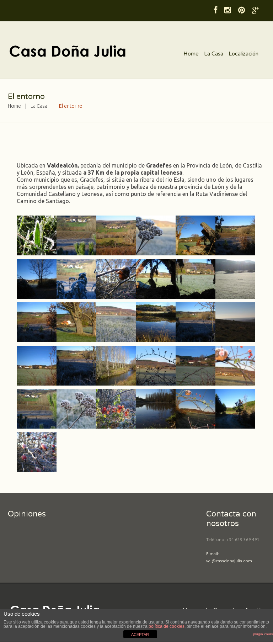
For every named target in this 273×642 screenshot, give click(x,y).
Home (191, 54)
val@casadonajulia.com (229, 560)
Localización (243, 54)
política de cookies (166, 626)
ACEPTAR (140, 634)
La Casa (213, 54)
